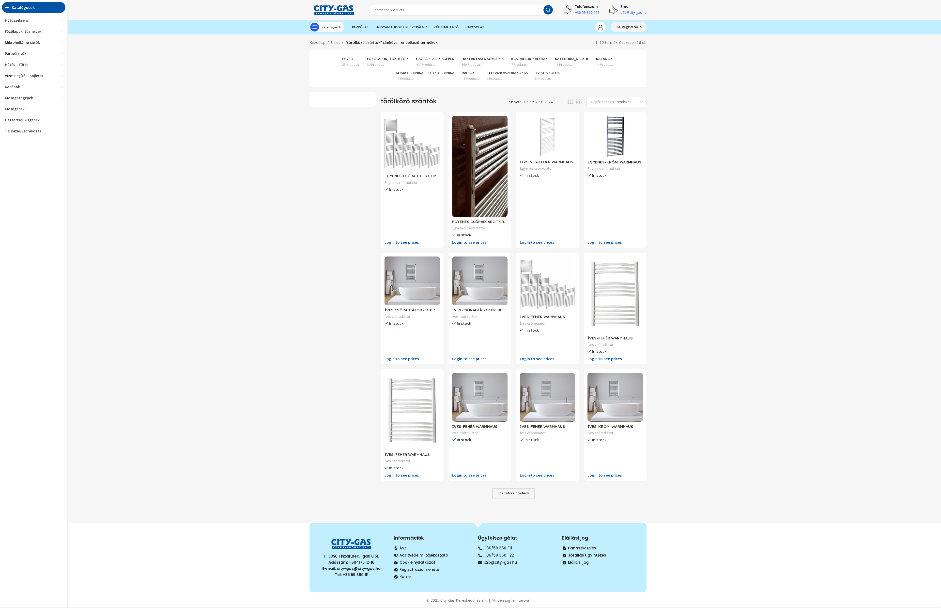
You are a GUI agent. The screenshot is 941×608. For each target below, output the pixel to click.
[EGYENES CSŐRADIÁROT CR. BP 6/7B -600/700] (480, 166)
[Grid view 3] (570, 102)
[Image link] (351, 543)
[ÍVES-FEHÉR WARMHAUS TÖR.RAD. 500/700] (412, 411)
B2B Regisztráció (629, 27)
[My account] (600, 27)
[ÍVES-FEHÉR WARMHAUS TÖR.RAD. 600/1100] (480, 397)
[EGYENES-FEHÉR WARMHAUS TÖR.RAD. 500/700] (547, 136)
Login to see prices (402, 242)
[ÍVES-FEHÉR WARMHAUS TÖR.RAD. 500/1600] (615, 294)
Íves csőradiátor (397, 316)
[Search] (548, 10)
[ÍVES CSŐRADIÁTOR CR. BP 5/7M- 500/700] (412, 280)
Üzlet (335, 42)
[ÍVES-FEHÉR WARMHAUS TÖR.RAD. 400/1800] (547, 284)
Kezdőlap (317, 42)
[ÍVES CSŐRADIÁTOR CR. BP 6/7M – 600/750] (480, 280)
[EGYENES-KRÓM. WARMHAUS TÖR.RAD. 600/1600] (615, 136)
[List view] (561, 102)
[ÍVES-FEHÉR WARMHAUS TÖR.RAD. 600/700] (547, 397)
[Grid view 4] (579, 102)
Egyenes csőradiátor (401, 182)
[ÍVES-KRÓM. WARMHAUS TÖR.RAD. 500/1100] (615, 397)
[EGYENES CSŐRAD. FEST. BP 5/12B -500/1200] (412, 143)
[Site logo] (334, 9)
